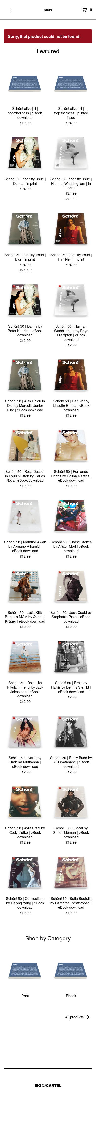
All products (74, 1016)
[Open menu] (7, 10)
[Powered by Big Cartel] (48, 1085)
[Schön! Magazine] (48, 9)
